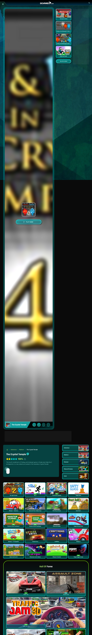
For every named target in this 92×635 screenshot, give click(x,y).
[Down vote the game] (39, 425)
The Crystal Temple (32, 449)
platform (21, 449)
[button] (89, 3)
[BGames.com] (7, 450)
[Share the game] (44, 425)
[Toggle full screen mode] (48, 425)
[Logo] (46, 2)
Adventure (14, 449)
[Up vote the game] (34, 425)
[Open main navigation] (3, 4)
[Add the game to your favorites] (27, 454)
